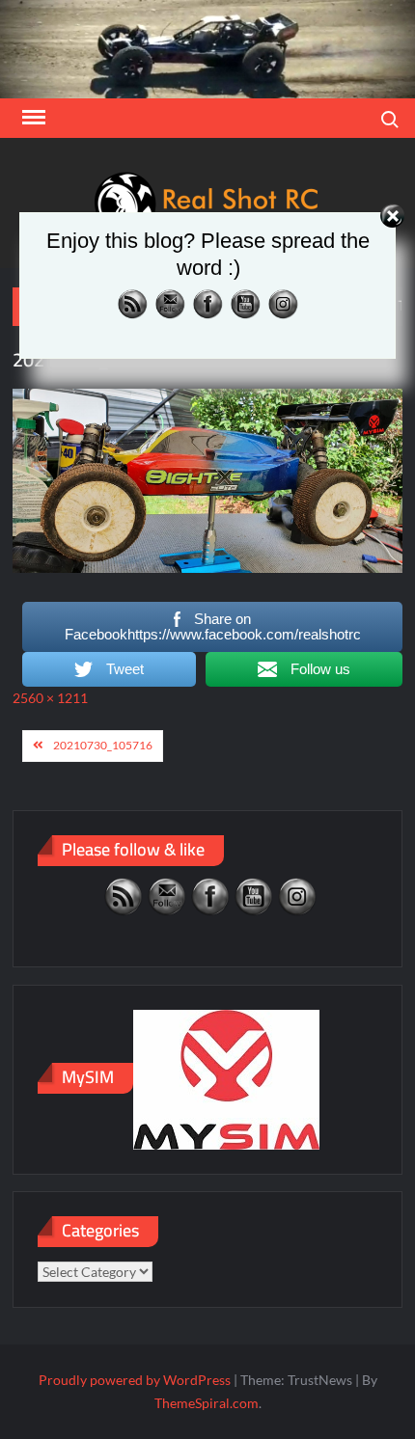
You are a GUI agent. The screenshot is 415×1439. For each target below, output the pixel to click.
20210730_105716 (102, 745)
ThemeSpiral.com (206, 1403)
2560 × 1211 (50, 698)
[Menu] (32, 117)
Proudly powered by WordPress (135, 1379)
